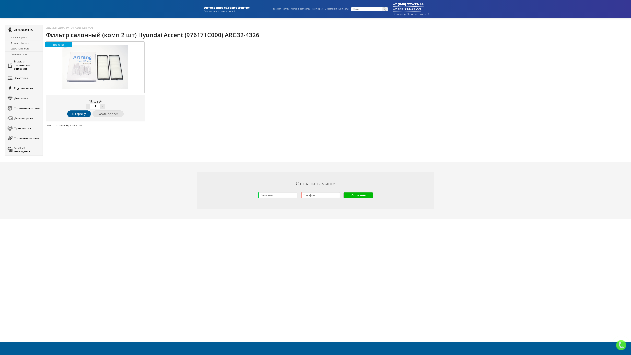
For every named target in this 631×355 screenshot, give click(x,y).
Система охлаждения (22, 149)
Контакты (344, 8)
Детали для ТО (23, 30)
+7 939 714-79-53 (407, 9)
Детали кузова (23, 118)
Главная (277, 8)
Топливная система (26, 138)
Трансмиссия (22, 128)
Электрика (21, 78)
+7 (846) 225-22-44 (408, 4)
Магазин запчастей (300, 8)
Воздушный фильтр (20, 48)
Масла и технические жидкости (22, 65)
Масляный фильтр (19, 37)
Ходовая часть (23, 88)
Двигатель (21, 98)
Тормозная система (27, 108)
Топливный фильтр (20, 43)
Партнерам (317, 8)
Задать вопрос (108, 114)
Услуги (286, 8)
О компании (331, 8)
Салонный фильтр (19, 54)
